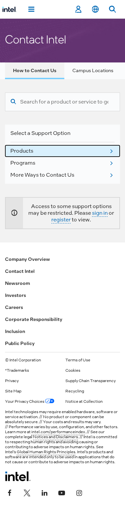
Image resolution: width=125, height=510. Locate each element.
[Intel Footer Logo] (18, 476)
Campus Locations (92, 70)
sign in (100, 212)
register (61, 219)
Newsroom (17, 283)
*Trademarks (17, 370)
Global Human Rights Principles (46, 452)
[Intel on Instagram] (79, 492)
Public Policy (20, 343)
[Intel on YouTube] (61, 492)
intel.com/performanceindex (58, 432)
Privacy (12, 380)
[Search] (13, 102)
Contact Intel (20, 271)
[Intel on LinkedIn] (44, 492)
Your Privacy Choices (25, 401)
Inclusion (15, 331)
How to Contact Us (34, 70)
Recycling (74, 391)
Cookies (72, 370)
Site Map (13, 391)
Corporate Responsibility (33, 319)
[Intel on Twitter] (27, 492)
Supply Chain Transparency (90, 380)
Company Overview (27, 259)
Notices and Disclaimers (55, 437)
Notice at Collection (84, 401)
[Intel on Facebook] (9, 492)
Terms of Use (77, 360)
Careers (14, 307)
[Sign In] (78, 9)
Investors (15, 295)
